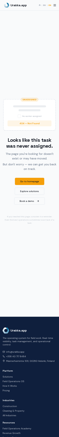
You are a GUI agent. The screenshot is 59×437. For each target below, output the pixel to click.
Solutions (8, 376)
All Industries (9, 415)
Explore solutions (29, 191)
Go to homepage (29, 181)
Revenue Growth (11, 433)
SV (44, 5)
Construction (10, 406)
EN (50, 5)
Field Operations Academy (17, 428)
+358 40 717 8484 (16, 356)
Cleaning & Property (13, 410)
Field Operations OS (13, 381)
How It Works (10, 385)
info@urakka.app (15, 351)
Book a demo (27, 201)
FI (39, 5)
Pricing (6, 390)
